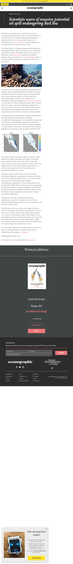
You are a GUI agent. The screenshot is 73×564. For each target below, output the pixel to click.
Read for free (24, 381)
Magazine (9, 376)
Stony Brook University (33, 101)
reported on (17, 55)
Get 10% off (36, 558)
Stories (36, 374)
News (21, 378)
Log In (68, 4)
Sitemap (36, 376)
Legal (8, 381)
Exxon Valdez (17, 42)
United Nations (30, 57)
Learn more (36, 325)
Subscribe (5, 4)
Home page (10, 374)
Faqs (35, 378)
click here (24, 232)
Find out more (44, 1)
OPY (21, 374)
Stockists (37, 381)
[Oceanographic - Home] (35, 8)
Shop (36, 331)
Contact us (23, 376)
